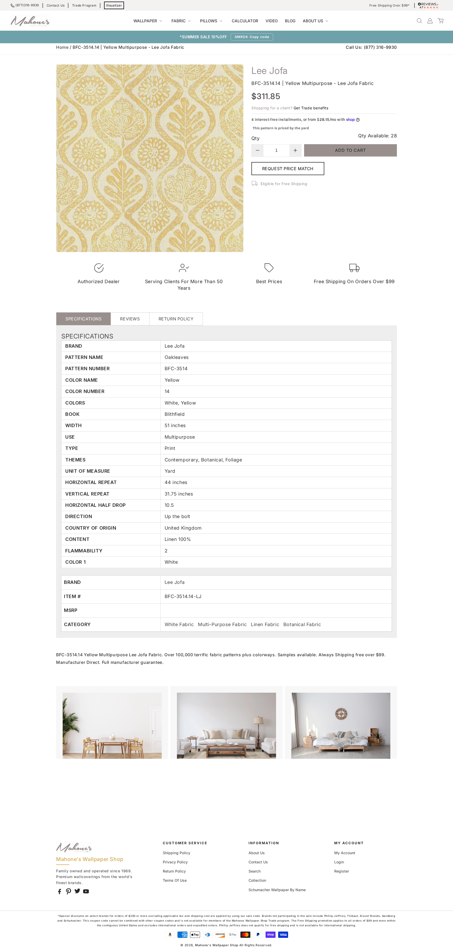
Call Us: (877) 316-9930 (371, 47)
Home (62, 47)
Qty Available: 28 (377, 135)
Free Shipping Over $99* (389, 5)
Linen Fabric (266, 624)
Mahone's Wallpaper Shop (216, 945)
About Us (257, 853)
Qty (255, 138)
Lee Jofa (175, 582)
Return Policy (174, 871)
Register (341, 871)
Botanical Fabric (302, 624)
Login (339, 862)
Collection (257, 880)
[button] (148, 21)
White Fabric (180, 624)
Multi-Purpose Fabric (223, 624)
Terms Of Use (175, 880)
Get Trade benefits (311, 108)
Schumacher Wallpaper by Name (277, 890)
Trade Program (84, 5)
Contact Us (56, 5)
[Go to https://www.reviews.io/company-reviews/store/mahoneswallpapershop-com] (429, 5)
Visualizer (114, 5)
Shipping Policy (176, 853)
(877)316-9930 (27, 5)
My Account (344, 853)
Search (255, 871)
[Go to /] (30, 21)
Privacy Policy (175, 862)
